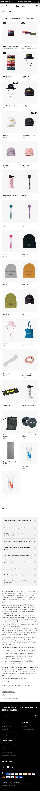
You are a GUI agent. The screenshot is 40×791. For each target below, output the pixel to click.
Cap (23, 314)
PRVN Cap (24, 106)
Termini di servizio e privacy (9, 744)
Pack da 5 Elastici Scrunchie (10, 46)
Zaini (3, 688)
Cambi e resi (5, 729)
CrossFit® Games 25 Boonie (10, 106)
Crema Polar (25, 466)
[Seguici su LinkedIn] (12, 767)
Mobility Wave (7, 374)
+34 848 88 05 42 (26, 732)
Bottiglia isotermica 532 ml (29, 405)
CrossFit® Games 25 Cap (28, 135)
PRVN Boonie (25, 76)
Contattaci (24, 726)
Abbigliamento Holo (7, 695)
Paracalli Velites (6, 682)
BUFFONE (5, 344)
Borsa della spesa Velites (28, 344)
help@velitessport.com (28, 729)
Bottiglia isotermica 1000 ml (10, 195)
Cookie (3, 750)
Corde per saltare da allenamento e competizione (16, 685)
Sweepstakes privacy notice (9, 755)
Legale (3, 747)
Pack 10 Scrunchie (8, 76)
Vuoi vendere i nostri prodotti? (9, 732)
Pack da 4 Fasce (26, 46)
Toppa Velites (6, 405)
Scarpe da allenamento (8, 692)
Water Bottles (16, 18)
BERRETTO (25, 254)
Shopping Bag (30, 18)
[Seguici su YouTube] (8, 767)
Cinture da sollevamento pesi (10, 698)
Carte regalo (5, 735)
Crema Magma (7, 496)
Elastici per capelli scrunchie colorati (26, 374)
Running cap (6, 165)
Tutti (5, 18)
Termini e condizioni (7, 752)
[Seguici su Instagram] (3, 767)
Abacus (24, 195)
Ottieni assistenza (6, 726)
